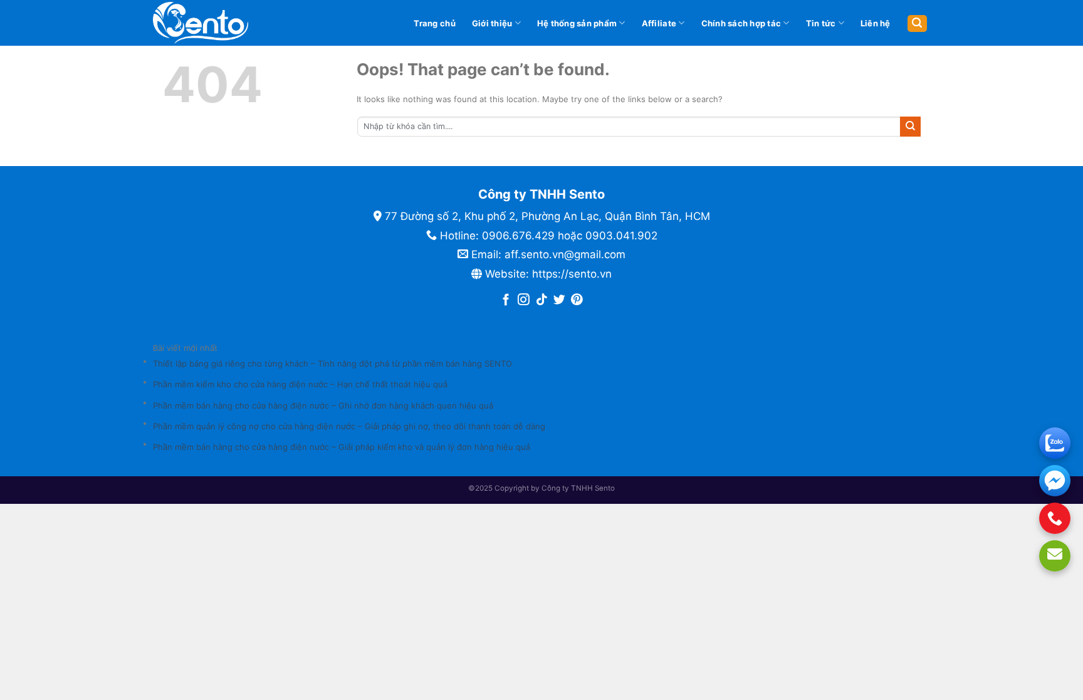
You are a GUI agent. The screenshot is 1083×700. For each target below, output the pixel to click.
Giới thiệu (492, 23)
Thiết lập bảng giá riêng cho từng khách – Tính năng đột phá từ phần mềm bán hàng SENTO (332, 363)
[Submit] (910, 127)
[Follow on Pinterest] (577, 300)
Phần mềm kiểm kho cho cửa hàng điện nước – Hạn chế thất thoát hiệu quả (300, 384)
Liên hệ (876, 23)
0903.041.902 (621, 235)
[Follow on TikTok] (542, 300)
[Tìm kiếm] (917, 23)
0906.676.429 (518, 235)
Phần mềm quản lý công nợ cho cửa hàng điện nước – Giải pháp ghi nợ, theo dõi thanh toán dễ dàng (349, 426)
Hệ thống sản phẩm (577, 23)
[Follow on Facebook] (506, 300)
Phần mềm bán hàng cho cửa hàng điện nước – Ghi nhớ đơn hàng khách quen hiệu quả (323, 405)
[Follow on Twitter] (559, 300)
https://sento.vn (572, 274)
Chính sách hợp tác (741, 23)
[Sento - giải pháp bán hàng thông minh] (221, 23)
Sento (605, 488)
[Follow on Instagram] (524, 300)
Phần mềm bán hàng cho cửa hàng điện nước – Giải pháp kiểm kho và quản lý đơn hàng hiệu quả (341, 447)
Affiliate (659, 23)
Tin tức (821, 23)
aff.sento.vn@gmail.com (565, 254)
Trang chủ (434, 23)
